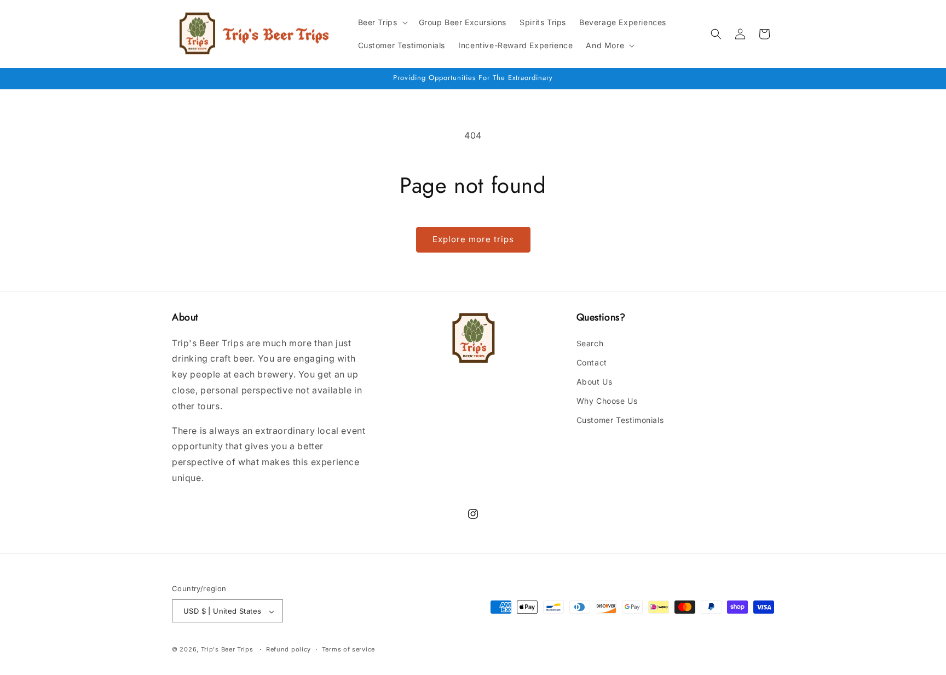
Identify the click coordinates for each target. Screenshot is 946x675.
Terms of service (348, 649)
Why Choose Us (607, 400)
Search (590, 342)
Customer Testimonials (620, 420)
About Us (594, 381)
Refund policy (288, 649)
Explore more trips (473, 239)
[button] (381, 22)
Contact (591, 362)
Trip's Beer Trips (227, 650)
